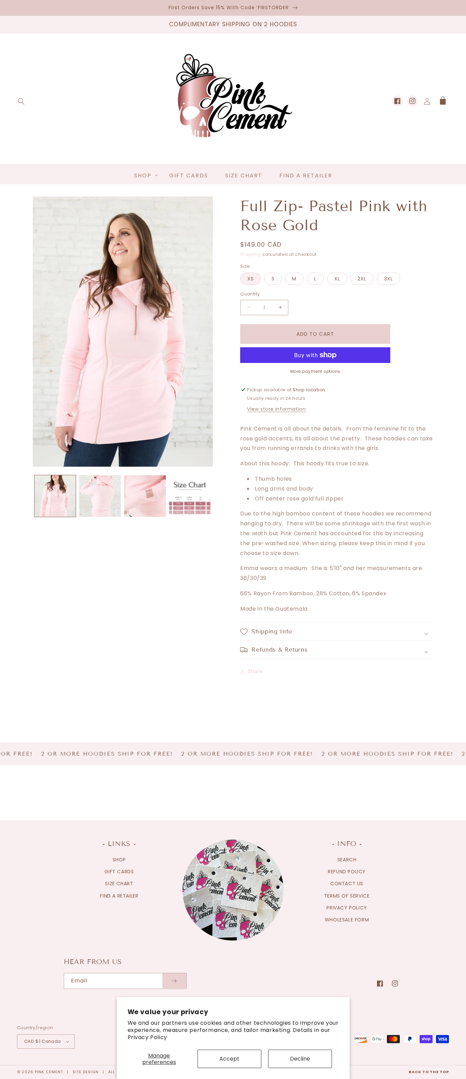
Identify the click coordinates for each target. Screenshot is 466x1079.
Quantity (250, 294)
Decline (300, 1059)
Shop (119, 859)
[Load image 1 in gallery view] (55, 496)
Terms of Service (347, 895)
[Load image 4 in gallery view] (190, 496)
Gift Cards (119, 871)
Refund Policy (347, 871)
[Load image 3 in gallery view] (145, 496)
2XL (362, 278)
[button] (21, 101)
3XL (388, 278)
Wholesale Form (347, 919)
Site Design (86, 1072)
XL (337, 278)
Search (346, 859)
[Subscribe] (174, 981)
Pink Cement (49, 1072)
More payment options (315, 371)
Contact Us (346, 883)
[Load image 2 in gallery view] (100, 496)
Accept (229, 1059)
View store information (276, 409)
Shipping (250, 254)
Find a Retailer (119, 895)
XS (250, 278)
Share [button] (255, 671)
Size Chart (119, 883)
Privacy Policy (147, 1037)
